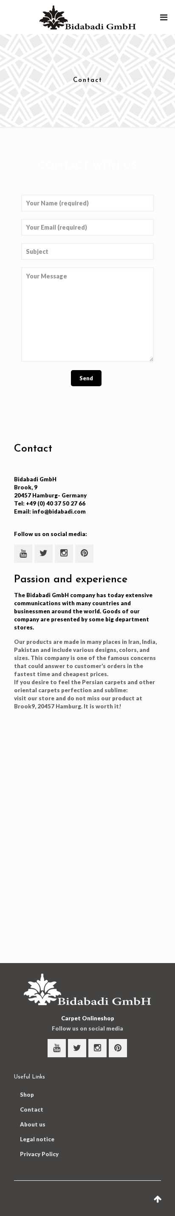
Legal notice (37, 1139)
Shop (27, 1094)
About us (32, 1124)
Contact (31, 1109)
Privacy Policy (39, 1154)
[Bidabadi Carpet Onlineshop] (87, 17)
